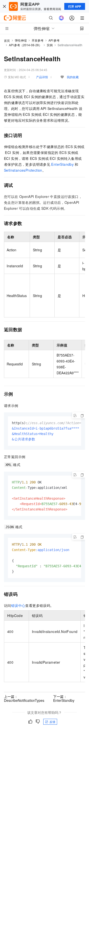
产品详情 (42, 77)
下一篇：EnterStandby (63, 698)
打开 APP (74, 6)
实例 (50, 45)
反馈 (52, 722)
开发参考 (38, 40)
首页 (7, 40)
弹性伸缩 (21, 40)
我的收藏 (73, 77)
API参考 (54, 40)
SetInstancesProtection (23, 170)
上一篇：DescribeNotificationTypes (24, 698)
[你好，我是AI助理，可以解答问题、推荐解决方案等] (61, 18)
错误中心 (18, 605)
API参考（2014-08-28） (25, 45)
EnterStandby (62, 164)
